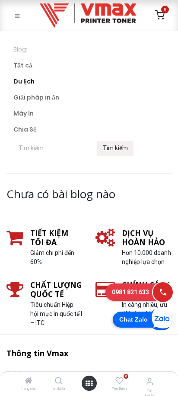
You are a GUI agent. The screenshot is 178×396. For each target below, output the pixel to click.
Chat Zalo (133, 319)
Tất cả (22, 65)
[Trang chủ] (28, 381)
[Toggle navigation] (17, 15)
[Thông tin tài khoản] (150, 381)
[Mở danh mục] (89, 383)
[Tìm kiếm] (58, 381)
